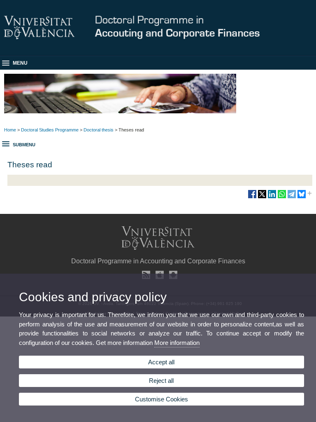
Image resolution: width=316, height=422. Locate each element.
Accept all (161, 362)
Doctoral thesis (99, 129)
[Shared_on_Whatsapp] (282, 197)
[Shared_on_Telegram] (292, 197)
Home (10, 129)
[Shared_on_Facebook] (252, 197)
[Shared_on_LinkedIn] (272, 197)
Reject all (161, 380)
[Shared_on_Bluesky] (302, 197)
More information (177, 342)
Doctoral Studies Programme (50, 129)
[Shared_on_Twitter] (262, 197)
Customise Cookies (161, 399)
